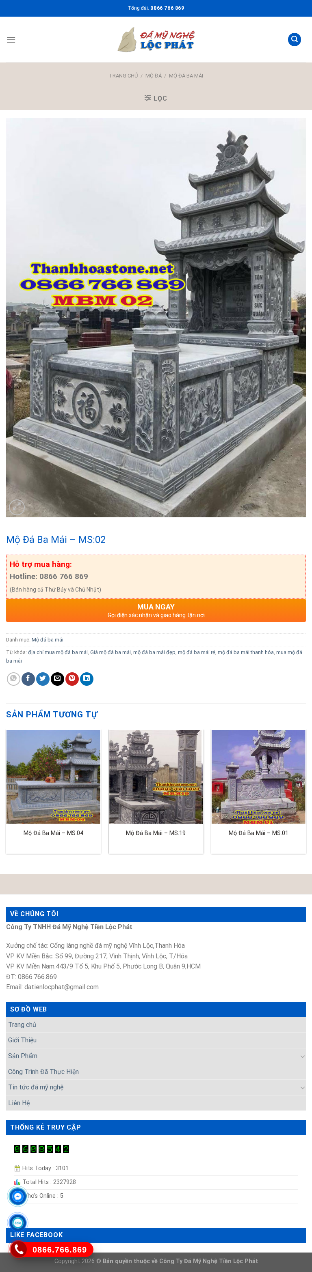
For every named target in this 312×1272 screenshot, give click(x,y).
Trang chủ (123, 76)
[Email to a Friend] (57, 679)
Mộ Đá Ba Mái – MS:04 (53, 833)
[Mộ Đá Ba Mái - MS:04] (53, 777)
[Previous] (6, 795)
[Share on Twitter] (43, 679)
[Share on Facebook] (28, 679)
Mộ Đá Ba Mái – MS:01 (258, 833)
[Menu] (11, 40)
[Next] (305, 795)
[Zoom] (17, 507)
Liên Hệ (19, 1103)
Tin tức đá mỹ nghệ (35, 1087)
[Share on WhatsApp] (13, 679)
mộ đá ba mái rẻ (196, 652)
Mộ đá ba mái (186, 76)
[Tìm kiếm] (294, 39)
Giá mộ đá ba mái (110, 652)
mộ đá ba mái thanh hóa (246, 652)
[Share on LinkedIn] (86, 679)
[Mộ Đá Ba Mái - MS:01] (259, 777)
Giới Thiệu (22, 1040)
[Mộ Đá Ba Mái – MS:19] (156, 777)
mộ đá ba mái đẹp (154, 652)
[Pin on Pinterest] (72, 679)
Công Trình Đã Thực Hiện (43, 1072)
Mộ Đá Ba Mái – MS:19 (156, 833)
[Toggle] (302, 1056)
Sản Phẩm (22, 1056)
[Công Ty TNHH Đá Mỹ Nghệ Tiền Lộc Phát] (156, 40)
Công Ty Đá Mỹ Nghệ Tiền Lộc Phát (208, 1261)
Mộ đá (153, 76)
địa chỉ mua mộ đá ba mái (58, 652)
